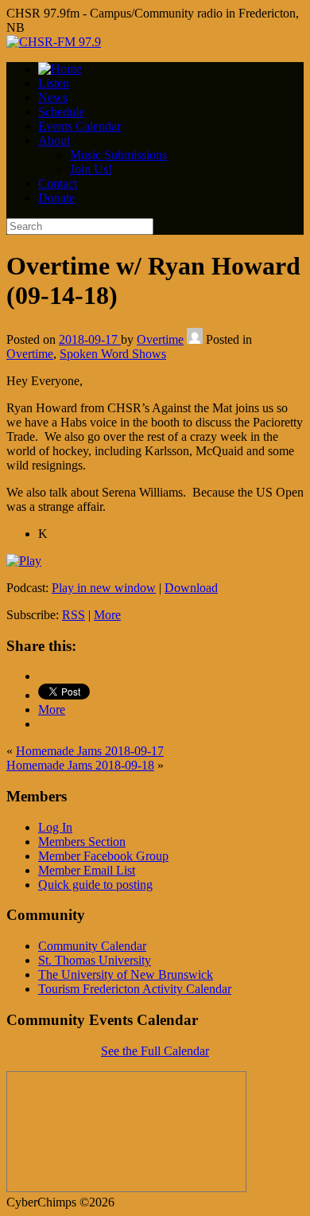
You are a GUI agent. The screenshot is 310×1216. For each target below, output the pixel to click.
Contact (57, 183)
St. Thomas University (94, 960)
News (53, 97)
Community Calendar (92, 946)
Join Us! (91, 169)
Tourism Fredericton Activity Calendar (134, 989)
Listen (53, 83)
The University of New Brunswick (125, 974)
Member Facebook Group (103, 856)
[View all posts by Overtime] (195, 339)
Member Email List (86, 870)
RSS (73, 615)
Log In (55, 827)
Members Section (82, 841)
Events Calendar (79, 126)
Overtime (160, 339)
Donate (56, 198)
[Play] (23, 560)
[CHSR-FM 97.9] (53, 42)
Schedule (61, 112)
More (107, 615)
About (54, 140)
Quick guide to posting (95, 884)
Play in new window (104, 587)
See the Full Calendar (155, 1051)
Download (191, 587)
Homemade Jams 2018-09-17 (90, 751)
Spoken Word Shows (113, 354)
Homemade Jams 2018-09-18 (80, 765)
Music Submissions (118, 155)
